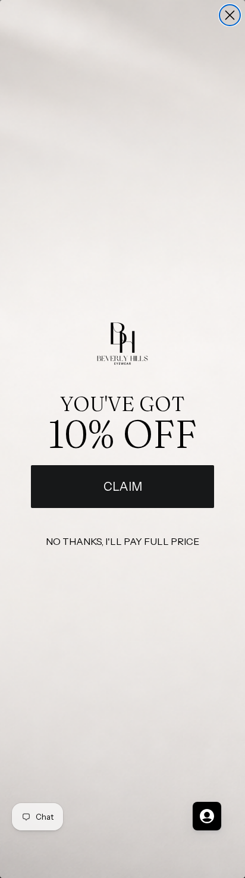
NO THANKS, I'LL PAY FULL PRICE (122, 541)
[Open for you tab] (207, 816)
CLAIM (122, 486)
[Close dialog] (229, 15)
